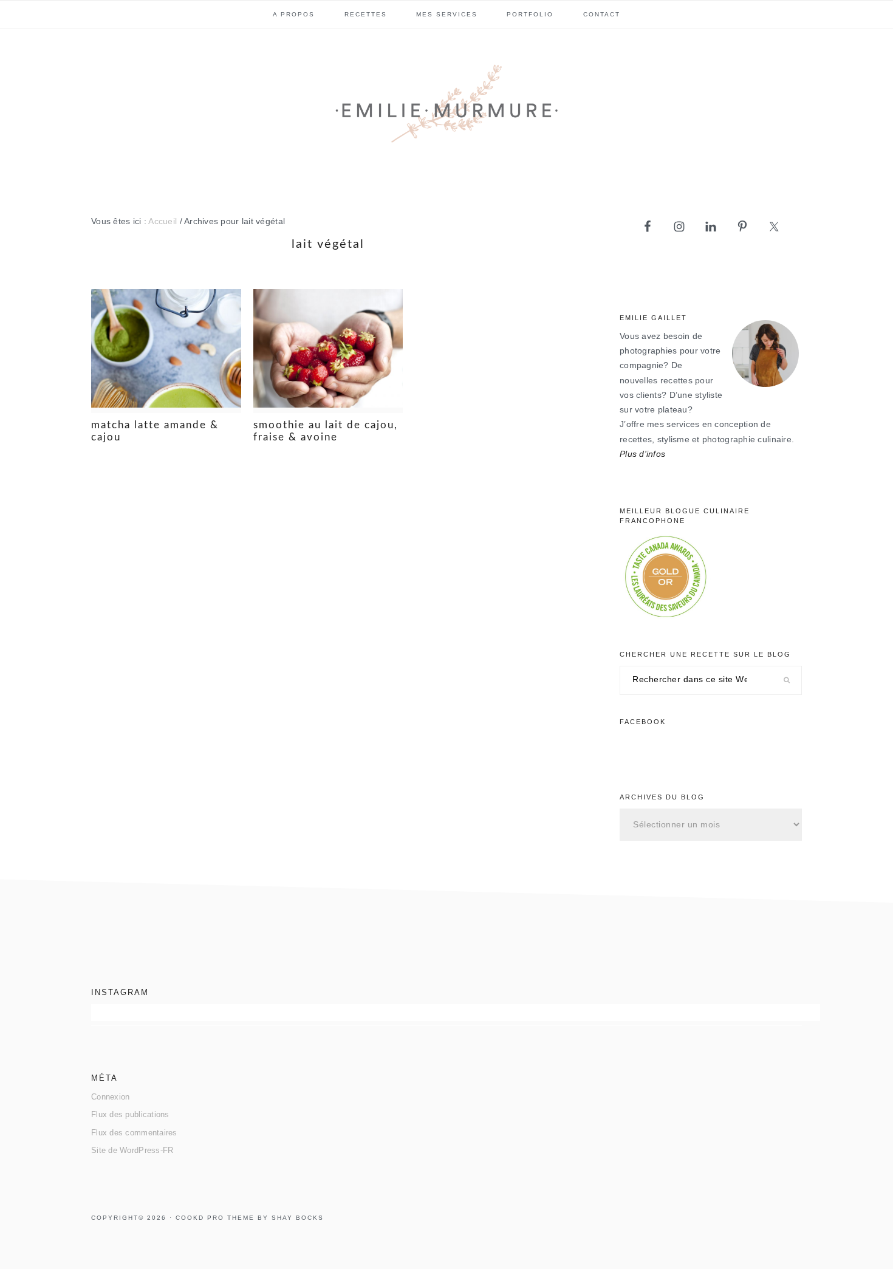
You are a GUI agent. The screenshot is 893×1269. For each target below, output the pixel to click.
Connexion (110, 1096)
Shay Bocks (298, 1217)
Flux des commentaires (134, 1132)
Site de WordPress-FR (132, 1150)
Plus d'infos (642, 454)
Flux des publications (130, 1114)
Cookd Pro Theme (215, 1217)
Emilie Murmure (446, 108)
